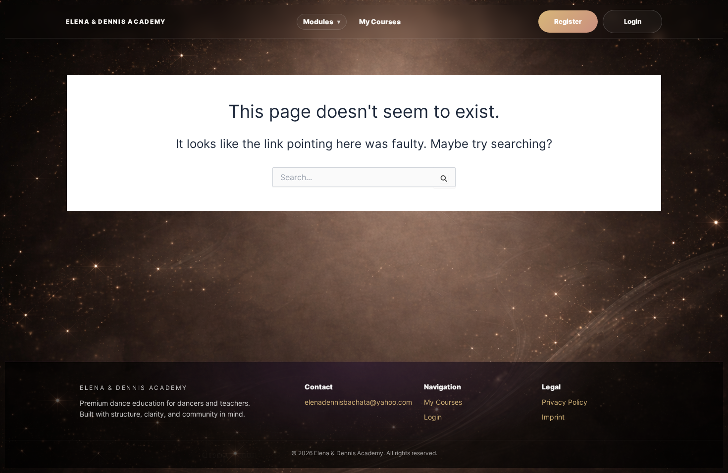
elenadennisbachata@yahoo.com (358, 402)
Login (632, 21)
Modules (321, 21)
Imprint (553, 417)
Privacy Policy (564, 402)
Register (568, 21)
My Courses (380, 21)
